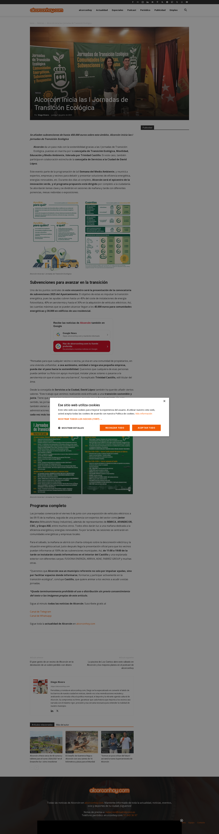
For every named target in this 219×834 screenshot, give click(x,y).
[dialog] (109, 417)
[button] (109, 419)
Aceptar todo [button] (146, 427)
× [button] (164, 401)
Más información (143, 413)
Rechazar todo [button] (114, 427)
